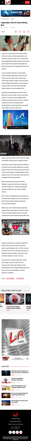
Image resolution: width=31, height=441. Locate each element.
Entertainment (5, 19)
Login (27, 2)
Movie (12, 19)
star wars (20, 278)
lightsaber (10, 278)
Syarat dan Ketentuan (15, 424)
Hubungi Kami (15, 418)
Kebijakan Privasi (15, 421)
